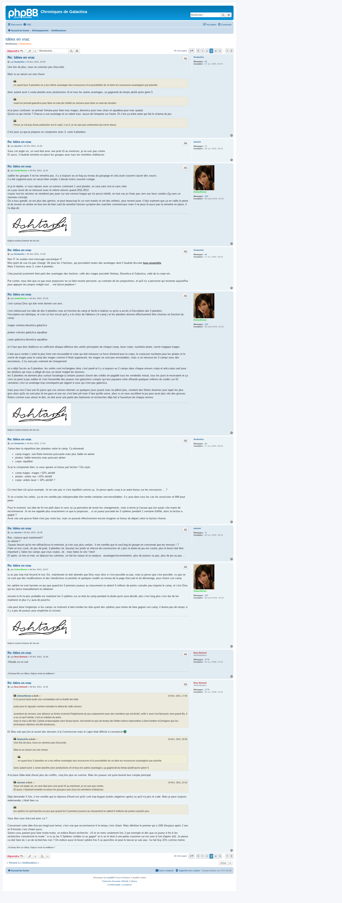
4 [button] (215, 51)
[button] (192, 50)
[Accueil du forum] (24, 13)
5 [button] (220, 51)
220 (206, 196)
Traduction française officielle (115, 881)
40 (206, 61)
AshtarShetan (200, 192)
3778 (207, 659)
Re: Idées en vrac (21, 57)
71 (206, 146)
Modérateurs (25, 44)
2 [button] (207, 51)
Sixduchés (199, 57)
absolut (197, 142)
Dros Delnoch (200, 653)
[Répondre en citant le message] (185, 58)
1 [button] (202, 51)
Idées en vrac (17, 39)
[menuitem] (27, 24)
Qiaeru (134, 881)
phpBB (110, 877)
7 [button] (227, 51)
